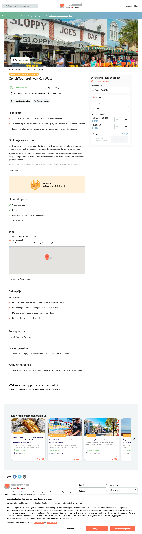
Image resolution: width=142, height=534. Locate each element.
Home (11, 69)
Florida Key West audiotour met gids (100, 440)
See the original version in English (60, 16)
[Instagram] (24, 476)
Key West (18, 69)
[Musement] (71, 6)
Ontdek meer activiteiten (53, 186)
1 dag (99, 98)
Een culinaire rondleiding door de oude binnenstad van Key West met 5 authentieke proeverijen (28, 440)
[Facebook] (14, 476)
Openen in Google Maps (21, 279)
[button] (110, 98)
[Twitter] (19, 476)
